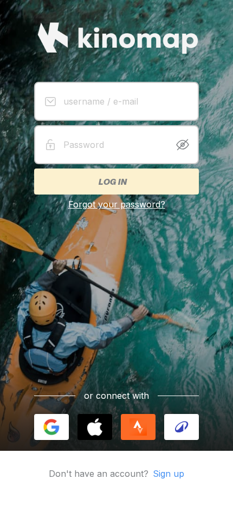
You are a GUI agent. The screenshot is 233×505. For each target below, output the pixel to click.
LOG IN (112, 181)
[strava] (138, 427)
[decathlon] (181, 427)
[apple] (94, 427)
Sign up (168, 473)
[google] (51, 427)
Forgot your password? (116, 204)
